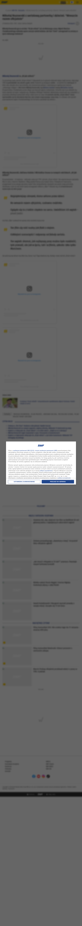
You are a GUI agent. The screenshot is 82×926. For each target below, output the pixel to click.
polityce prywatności (46, 470)
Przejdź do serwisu (58, 481)
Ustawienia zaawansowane (24, 481)
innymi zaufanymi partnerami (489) (46, 450)
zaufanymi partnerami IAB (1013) (23, 450)
